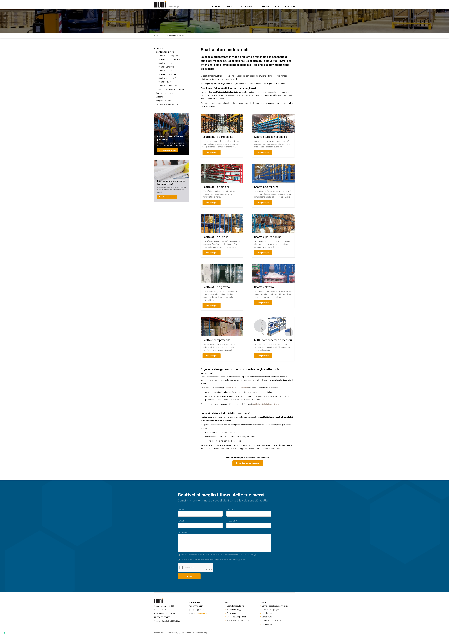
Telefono (232, 521)
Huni (156, 35)
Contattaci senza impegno (247, 463)
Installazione (267, 613)
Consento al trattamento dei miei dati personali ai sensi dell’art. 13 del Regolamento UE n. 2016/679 (218, 555)
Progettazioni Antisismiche (167, 104)
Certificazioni (267, 624)
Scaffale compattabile (167, 86)
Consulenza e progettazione (273, 609)
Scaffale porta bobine (167, 74)
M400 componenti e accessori (171, 89)
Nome (181, 509)
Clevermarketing (201, 633)
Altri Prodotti (248, 7)
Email (181, 521)
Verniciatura (267, 617)
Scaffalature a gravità (167, 78)
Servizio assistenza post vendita (275, 606)
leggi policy (251, 555)
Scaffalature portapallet (168, 56)
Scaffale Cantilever (166, 67)
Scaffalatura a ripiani (166, 63)
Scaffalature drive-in (166, 71)
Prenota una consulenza (167, 197)
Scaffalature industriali (176, 35)
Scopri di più (211, 152)
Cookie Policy (173, 633)
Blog (277, 7)
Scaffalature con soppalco (169, 59)
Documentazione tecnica (272, 620)
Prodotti (230, 7)
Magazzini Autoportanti (165, 101)
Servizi (265, 7)
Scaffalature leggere (164, 93)
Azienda (216, 7)
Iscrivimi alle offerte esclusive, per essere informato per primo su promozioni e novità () (213, 559)
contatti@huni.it (200, 614)
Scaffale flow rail (165, 82)
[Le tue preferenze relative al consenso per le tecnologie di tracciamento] (4, 633)
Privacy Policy (159, 633)
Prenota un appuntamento (167, 150)
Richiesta (183, 532)
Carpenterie (161, 97)
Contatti (290, 7)
